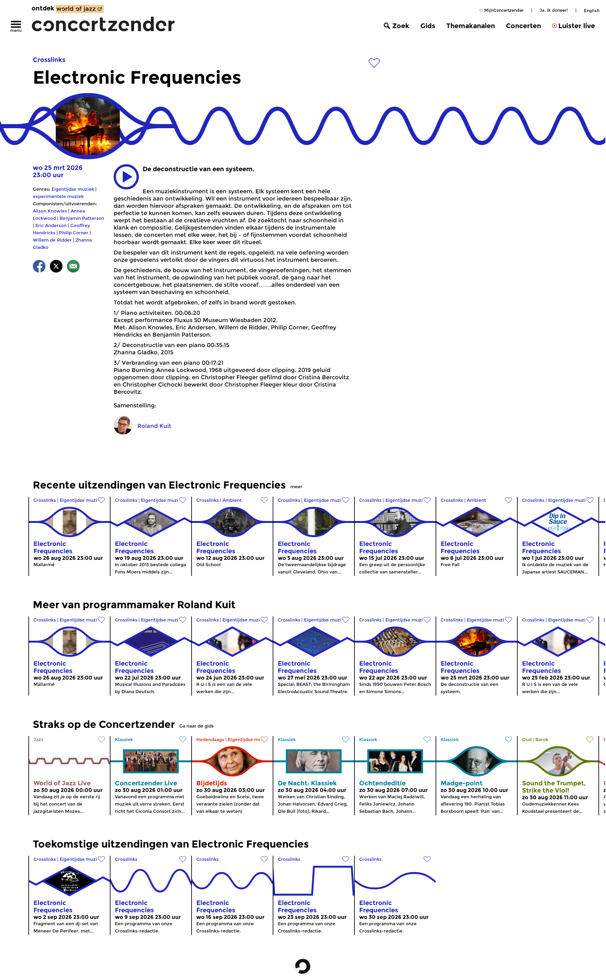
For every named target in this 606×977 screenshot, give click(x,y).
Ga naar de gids (196, 726)
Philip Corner (73, 233)
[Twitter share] (56, 267)
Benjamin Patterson (82, 218)
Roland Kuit (154, 426)
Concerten (523, 25)
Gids (427, 25)
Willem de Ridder (52, 240)
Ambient (232, 500)
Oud (527, 739)
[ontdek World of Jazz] (80, 9)
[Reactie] (73, 267)
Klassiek (124, 739)
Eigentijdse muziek (72, 189)
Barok (541, 739)
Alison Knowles (50, 211)
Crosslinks (49, 59)
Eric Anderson (51, 225)
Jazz (38, 739)
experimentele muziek (58, 196)
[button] (126, 176)
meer (296, 486)
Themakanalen (470, 25)
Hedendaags (210, 739)
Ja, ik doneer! (554, 10)
